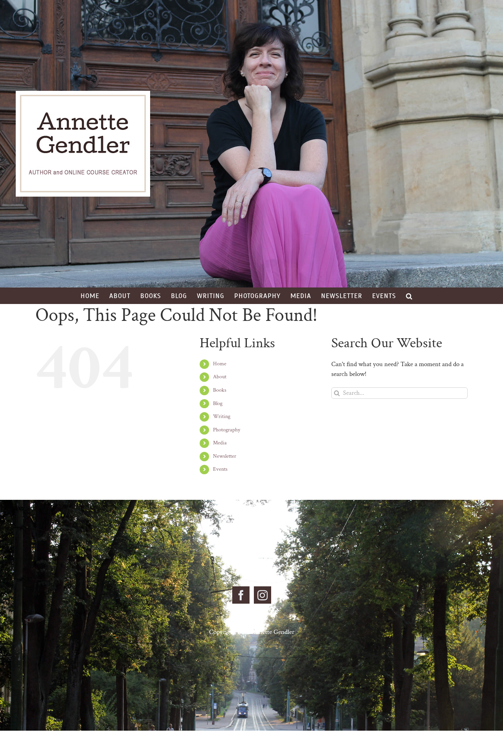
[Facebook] (241, 595)
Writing (221, 416)
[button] (409, 296)
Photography (226, 429)
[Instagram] (262, 595)
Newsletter (224, 456)
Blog (217, 403)
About (219, 376)
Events (220, 469)
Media (220, 442)
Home (219, 363)
